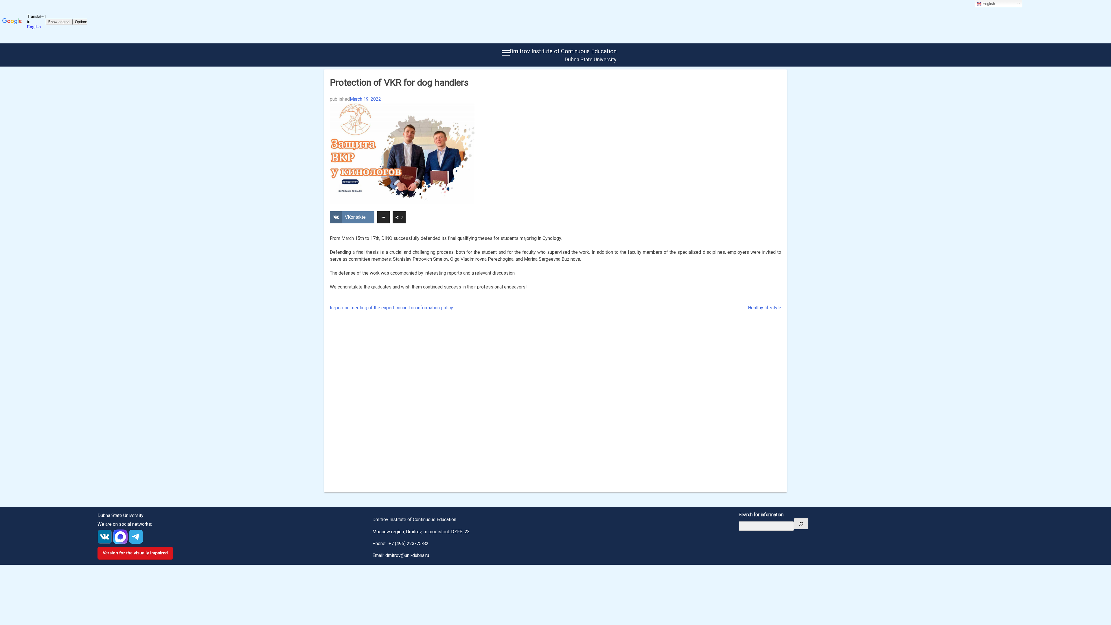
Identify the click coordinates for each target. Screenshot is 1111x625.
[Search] (801, 523)
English (988, 3)
